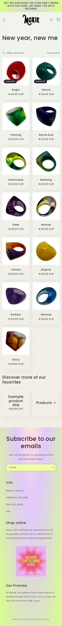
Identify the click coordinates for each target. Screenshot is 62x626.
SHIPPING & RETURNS (17, 497)
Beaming (46, 179)
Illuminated (15, 179)
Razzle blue (46, 134)
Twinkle (16, 269)
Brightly (46, 269)
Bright (16, 89)
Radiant (16, 314)
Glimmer (46, 314)
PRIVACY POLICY (15, 490)
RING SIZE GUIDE (14, 504)
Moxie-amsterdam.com (25, 619)
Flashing (15, 134)
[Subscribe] (52, 467)
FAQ (8, 511)
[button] (3, 19)
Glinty (16, 359)
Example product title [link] (15, 401)
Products (44, 403)
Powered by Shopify (42, 619)
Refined (46, 224)
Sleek (15, 224)
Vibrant (46, 89)
